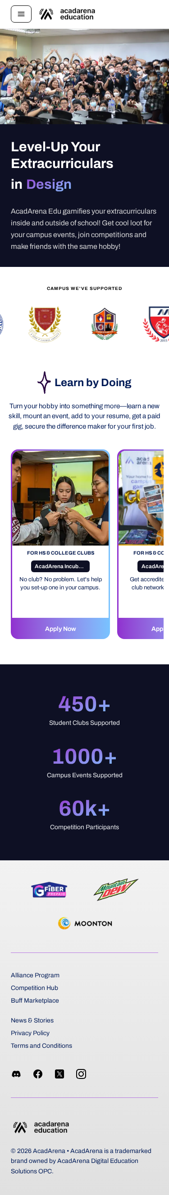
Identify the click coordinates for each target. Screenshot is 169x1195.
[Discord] (16, 1074)
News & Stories (32, 1020)
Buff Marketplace (35, 1000)
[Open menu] (21, 14)
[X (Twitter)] (59, 1074)
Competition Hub (34, 988)
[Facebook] (37, 1074)
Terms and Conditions (41, 1045)
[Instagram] (81, 1074)
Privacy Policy (30, 1033)
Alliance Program (35, 975)
